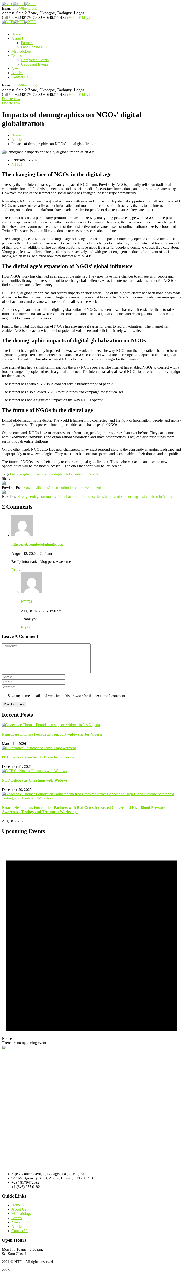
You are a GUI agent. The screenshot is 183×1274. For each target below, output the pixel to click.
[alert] (91, 942)
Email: (7, 8)
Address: (8, 13)
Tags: (6, 474)
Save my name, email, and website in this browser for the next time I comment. (67, 696)
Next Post (9, 497)
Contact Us (19, 1231)
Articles (17, 139)
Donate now (11, 99)
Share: (6, 478)
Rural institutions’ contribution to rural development (62, 487)
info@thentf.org (25, 8)
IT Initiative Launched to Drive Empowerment (40, 757)
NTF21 (17, 164)
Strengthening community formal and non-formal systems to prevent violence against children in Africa (95, 497)
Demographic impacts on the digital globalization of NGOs (54, 474)
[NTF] (7, 4)
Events (16, 1218)
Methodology (21, 1214)
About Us (18, 1209)
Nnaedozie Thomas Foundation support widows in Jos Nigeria (52, 734)
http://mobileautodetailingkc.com (37, 544)
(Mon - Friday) (78, 17)
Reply (15, 570)
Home (16, 135)
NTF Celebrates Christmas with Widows (34, 780)
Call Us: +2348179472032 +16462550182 (34, 17)
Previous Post (12, 487)
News (15, 1222)
